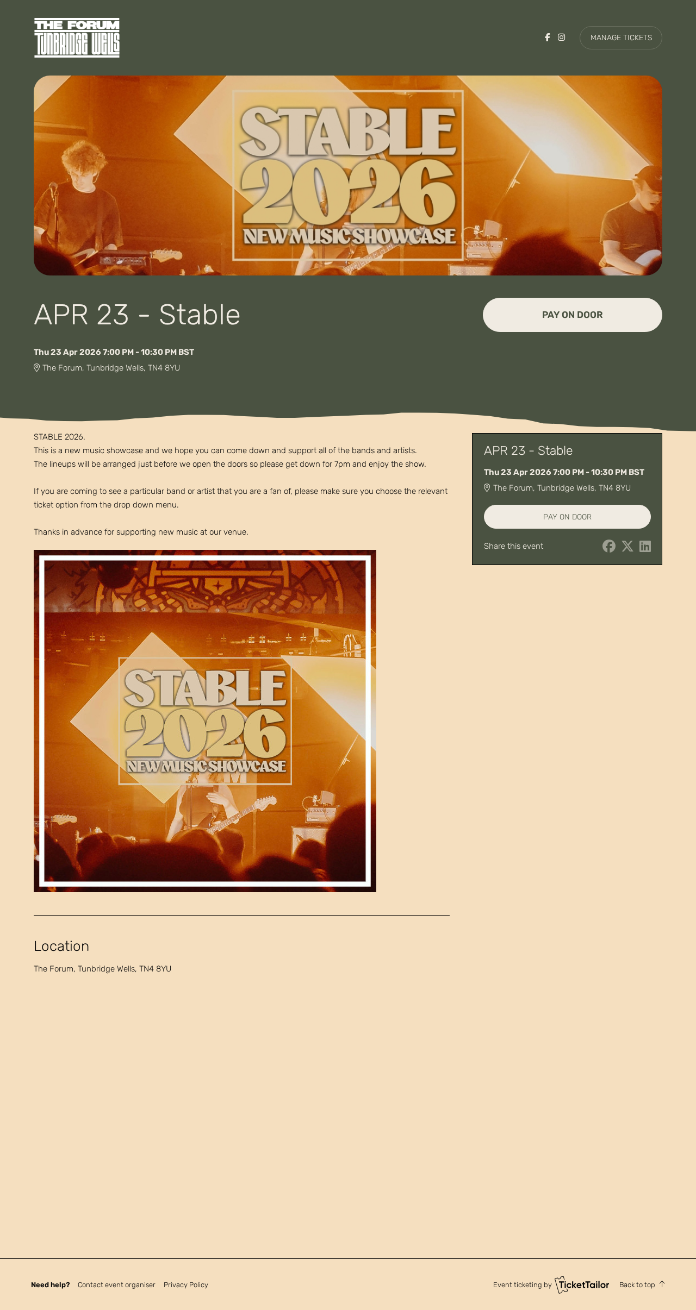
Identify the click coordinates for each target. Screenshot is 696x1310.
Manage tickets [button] (621, 37)
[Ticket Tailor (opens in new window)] (582, 1284)
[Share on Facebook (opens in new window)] (609, 547)
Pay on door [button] (572, 315)
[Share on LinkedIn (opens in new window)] (645, 547)
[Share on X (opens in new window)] (627, 547)
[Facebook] (547, 37)
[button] (117, 1285)
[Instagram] (561, 37)
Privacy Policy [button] (186, 1285)
